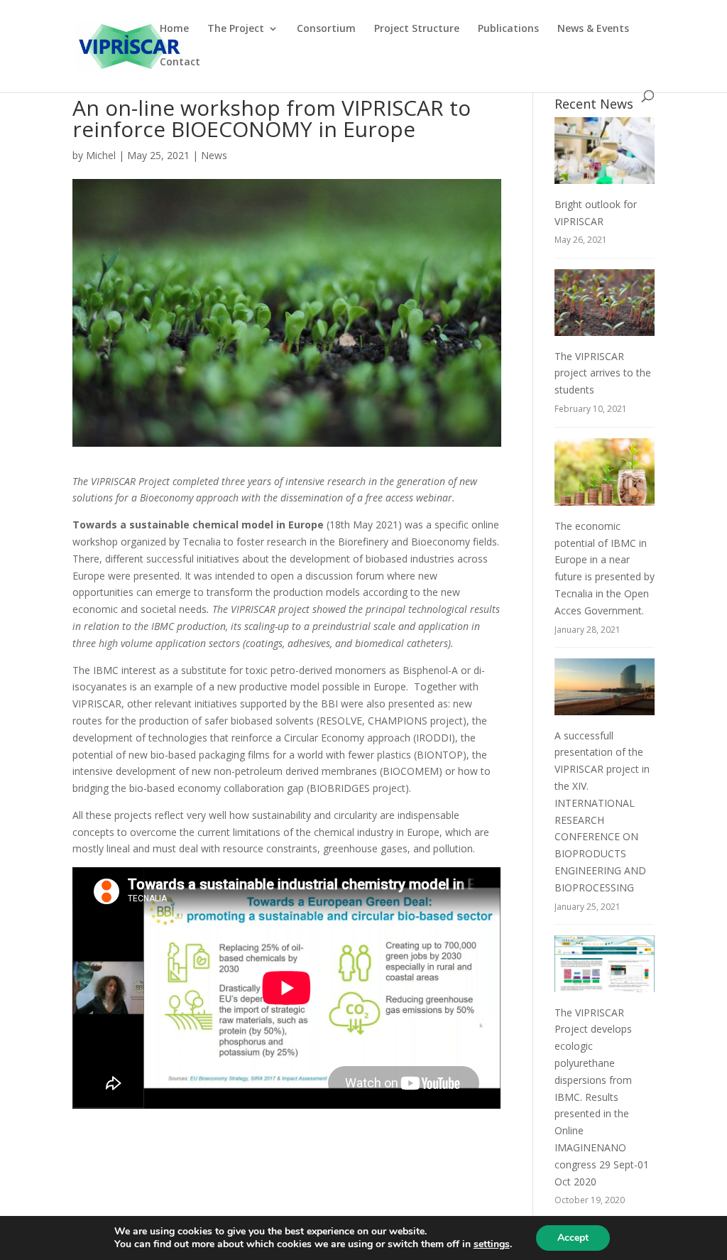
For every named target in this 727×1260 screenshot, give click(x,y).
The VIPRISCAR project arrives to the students (602, 373)
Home (174, 29)
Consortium (326, 29)
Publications (508, 29)
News (214, 155)
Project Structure (416, 29)
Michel (101, 155)
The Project (235, 29)
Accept (573, 1237)
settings (492, 1244)
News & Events (593, 29)
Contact (180, 62)
